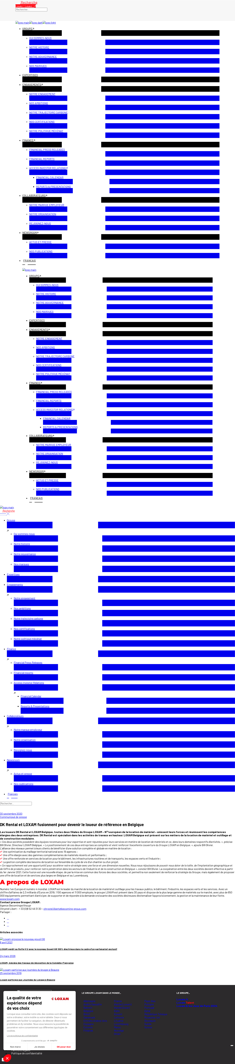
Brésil (86, 1014)
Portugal (149, 1007)
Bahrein (87, 1007)
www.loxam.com (10, 898)
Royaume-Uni (152, 1017)
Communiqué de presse (13, 816)
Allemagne (89, 1001)
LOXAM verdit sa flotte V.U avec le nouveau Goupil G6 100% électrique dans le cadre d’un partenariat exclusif (58, 949)
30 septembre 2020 (11, 813)
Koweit (118, 1014)
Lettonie (119, 1017)
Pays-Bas (150, 1001)
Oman (117, 1033)
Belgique (88, 1010)
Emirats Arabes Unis (95, 1020)
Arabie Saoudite (92, 1004)
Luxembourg (121, 1024)
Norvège (119, 1030)
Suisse (148, 1027)
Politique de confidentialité (26, 1053)
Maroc (117, 1027)
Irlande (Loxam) (122, 1004)
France (118, 1001)
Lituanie (118, 1020)
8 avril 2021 (6, 942)
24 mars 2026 (7, 956)
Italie (117, 1010)
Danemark (89, 1017)
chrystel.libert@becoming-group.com (65, 908)
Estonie (88, 1027)
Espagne (88, 1024)
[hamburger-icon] (232, 1045)
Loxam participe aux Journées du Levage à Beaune (27, 979)
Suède (147, 1024)
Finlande (88, 1030)
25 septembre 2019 (11, 973)
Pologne (149, 1004)
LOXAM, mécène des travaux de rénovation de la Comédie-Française (36, 963)
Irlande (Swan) (122, 1007)
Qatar (147, 1010)
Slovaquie (150, 1020)
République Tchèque (155, 1014)
